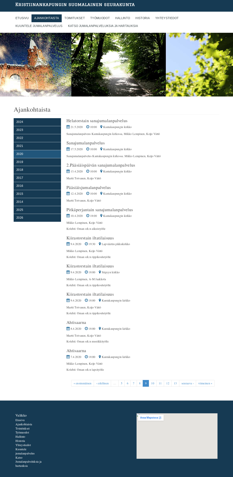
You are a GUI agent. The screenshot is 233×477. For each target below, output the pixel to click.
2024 (19, 121)
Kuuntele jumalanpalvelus (39, 25)
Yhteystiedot (167, 18)
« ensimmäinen (83, 383)
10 (152, 383)
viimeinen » (205, 383)
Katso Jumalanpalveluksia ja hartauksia (103, 25)
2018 (19, 169)
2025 (19, 209)
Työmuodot (100, 18)
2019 (19, 161)
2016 (19, 185)
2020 (19, 153)
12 (167, 383)
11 (160, 383)
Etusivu (22, 18)
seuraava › (187, 383)
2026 (19, 217)
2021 (19, 145)
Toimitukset (74, 18)
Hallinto (122, 18)
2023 (19, 129)
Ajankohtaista (46, 18)
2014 (19, 201)
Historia (142, 18)
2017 (19, 177)
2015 (19, 193)
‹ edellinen (102, 383)
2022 (19, 137)
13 (175, 383)
